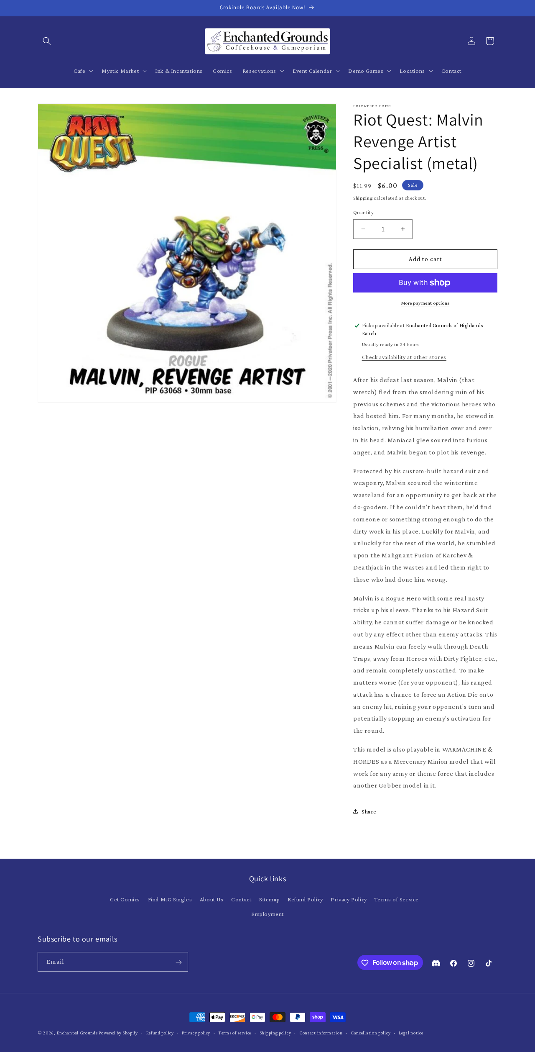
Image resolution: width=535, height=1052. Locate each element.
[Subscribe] (178, 962)
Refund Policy (305, 899)
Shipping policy (275, 1032)
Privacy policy (196, 1032)
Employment (267, 914)
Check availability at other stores (404, 357)
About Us (212, 899)
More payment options (425, 303)
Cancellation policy (370, 1032)
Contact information (320, 1032)
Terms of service (235, 1032)
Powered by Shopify (118, 1032)
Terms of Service (396, 899)
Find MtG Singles (170, 899)
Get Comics (125, 899)
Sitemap (269, 899)
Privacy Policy (349, 899)
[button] (47, 41)
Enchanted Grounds (77, 1032)
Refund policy (160, 1032)
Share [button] (369, 811)
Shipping (363, 198)
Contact (241, 899)
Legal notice (411, 1032)
